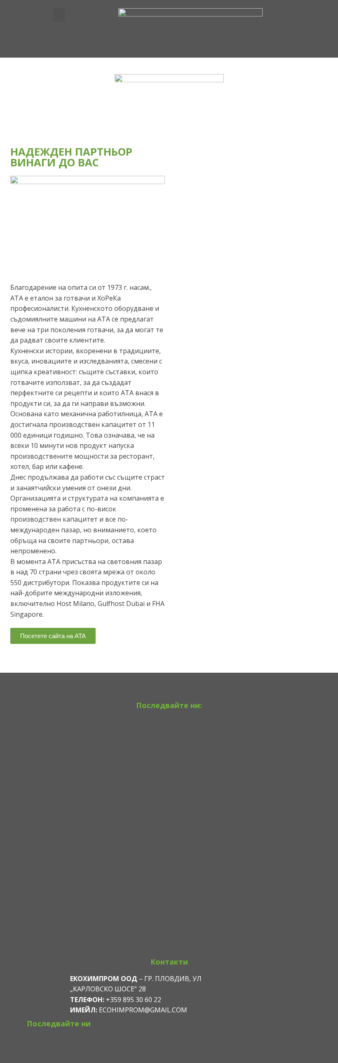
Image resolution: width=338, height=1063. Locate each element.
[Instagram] (169, 727)
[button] (59, 15)
